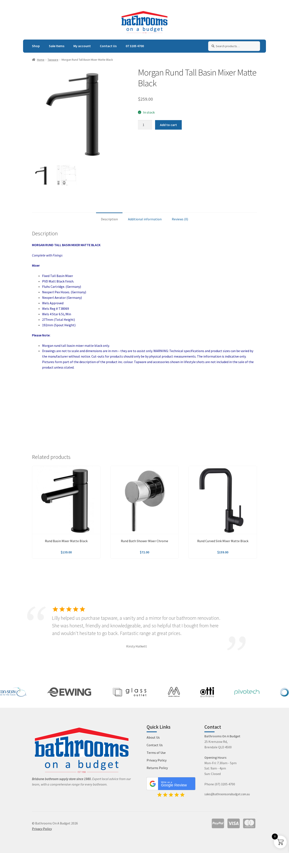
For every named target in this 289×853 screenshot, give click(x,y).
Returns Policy (157, 768)
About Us (153, 737)
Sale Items (56, 46)
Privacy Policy (157, 760)
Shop (36, 46)
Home (40, 60)
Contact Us (108, 46)
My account (82, 46)
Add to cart (168, 125)
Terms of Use (156, 752)
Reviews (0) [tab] (180, 219)
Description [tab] (109, 219)
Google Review (174, 784)
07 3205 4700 (135, 46)
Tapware (53, 60)
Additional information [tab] (145, 219)
